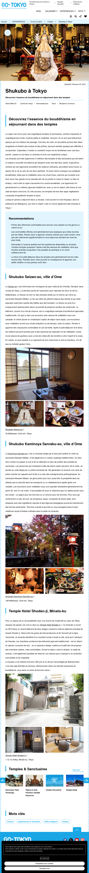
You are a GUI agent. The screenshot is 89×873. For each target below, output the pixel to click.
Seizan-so (12, 286)
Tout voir (76, 770)
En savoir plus (44, 858)
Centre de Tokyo (26, 103)
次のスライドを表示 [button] (86, 780)
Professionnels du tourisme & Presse (40, 3)
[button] (51, 11)
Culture (10, 821)
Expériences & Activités (29, 821)
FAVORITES (85, 16)
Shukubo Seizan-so (13, 429)
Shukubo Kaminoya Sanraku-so (19, 596)
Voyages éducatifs (60, 3)
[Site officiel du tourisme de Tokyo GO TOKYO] (14, 6)
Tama (54, 103)
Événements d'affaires (77, 3)
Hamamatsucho (42, 103)
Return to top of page (77, 829)
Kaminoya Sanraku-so (17, 453)
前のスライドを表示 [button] (2, 780)
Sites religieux (51, 821)
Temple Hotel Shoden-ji (50, 624)
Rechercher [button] (76, 16)
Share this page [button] (80, 16)
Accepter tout (45, 868)
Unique (65, 821)
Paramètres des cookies (44, 863)
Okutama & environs (67, 103)
